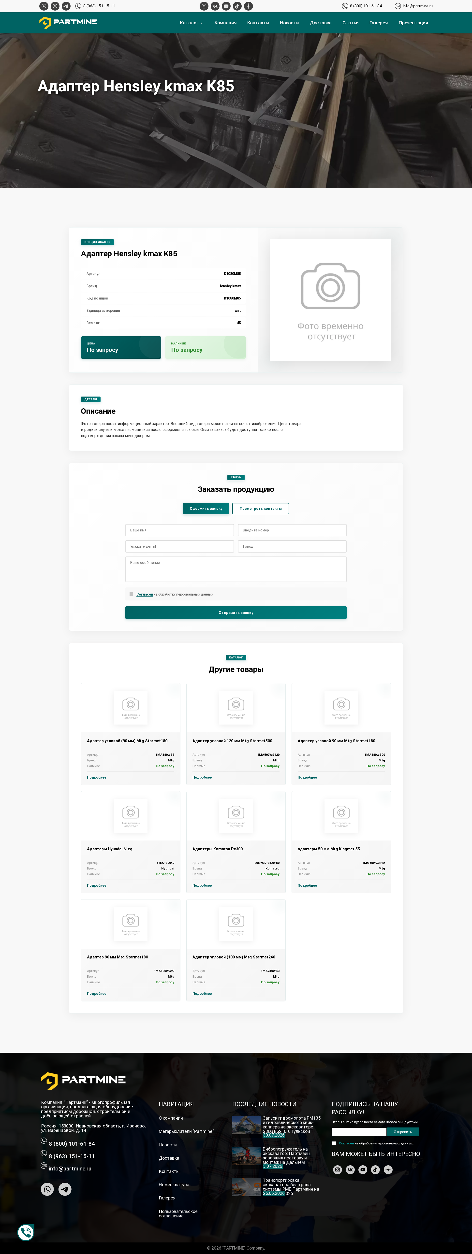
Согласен (144, 594)
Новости (289, 22)
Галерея (378, 22)
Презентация (413, 22)
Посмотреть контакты (261, 508)
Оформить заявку (206, 508)
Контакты (258, 22)
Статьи (350, 22)
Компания (226, 22)
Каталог (189, 22)
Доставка (321, 22)
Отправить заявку (236, 612)
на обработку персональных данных (174, 594)
